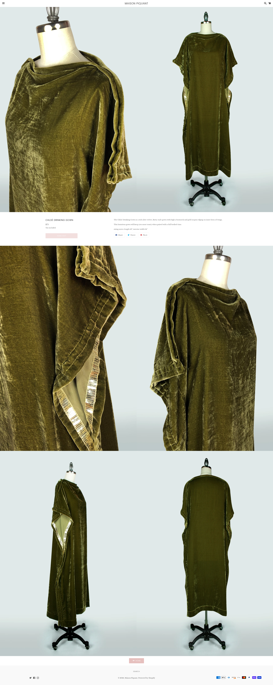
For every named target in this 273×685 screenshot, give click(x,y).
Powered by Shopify (146, 678)
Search (136, 671)
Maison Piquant (136, 3)
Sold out (61, 236)
